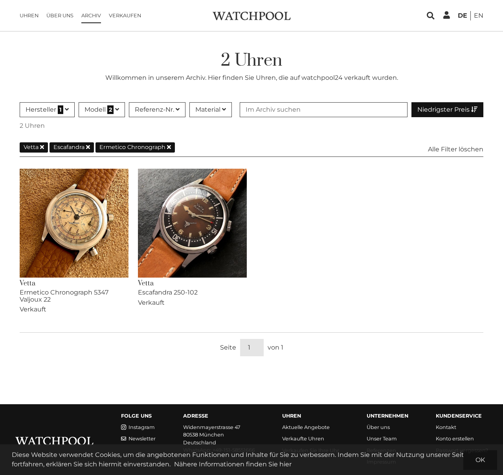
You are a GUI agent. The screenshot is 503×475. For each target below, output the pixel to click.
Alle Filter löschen (455, 149)
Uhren (29, 15)
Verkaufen (125, 15)
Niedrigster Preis (444, 109)
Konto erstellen (455, 439)
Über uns (59, 15)
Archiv (91, 15)
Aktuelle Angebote (306, 427)
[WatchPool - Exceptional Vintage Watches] (251, 15)
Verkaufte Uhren (303, 439)
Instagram (142, 427)
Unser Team (382, 439)
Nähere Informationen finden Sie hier (233, 464)
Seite (228, 347)
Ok (480, 460)
